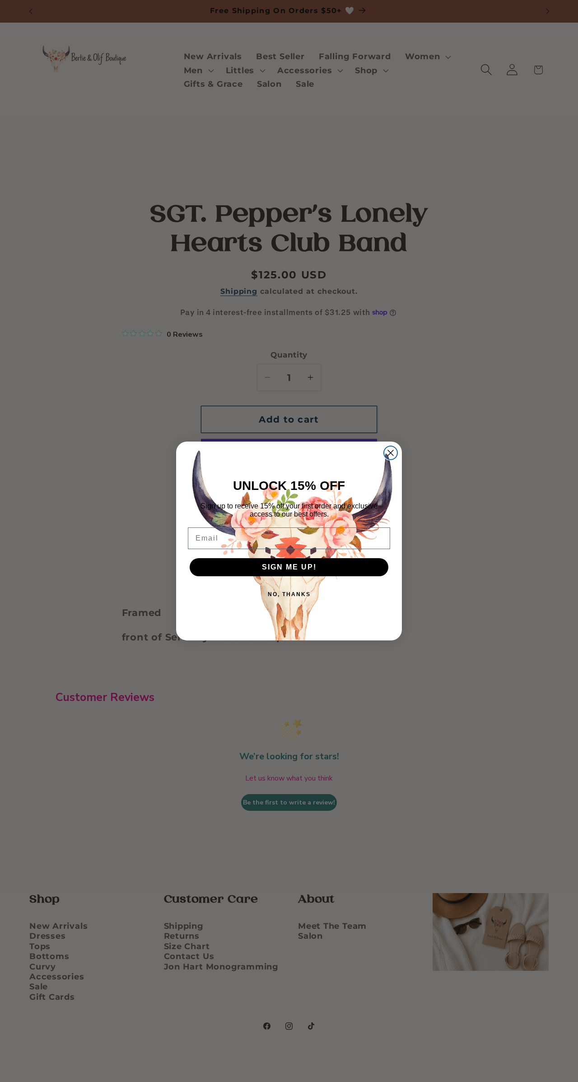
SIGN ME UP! (289, 567)
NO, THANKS (289, 594)
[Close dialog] (390, 453)
